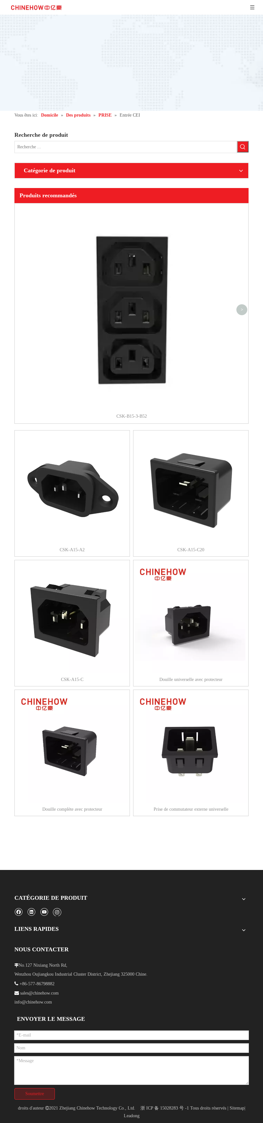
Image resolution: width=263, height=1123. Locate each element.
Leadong (132, 1115)
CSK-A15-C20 (190, 549)
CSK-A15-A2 (72, 549)
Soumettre (34, 1093)
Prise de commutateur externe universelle (191, 809)
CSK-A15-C (72, 679)
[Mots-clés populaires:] (243, 146)
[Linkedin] (31, 912)
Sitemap (237, 1108)
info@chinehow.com (33, 1002)
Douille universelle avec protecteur (191, 679)
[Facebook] (18, 912)
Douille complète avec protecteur (72, 809)
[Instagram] (57, 912)
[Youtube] (44, 912)
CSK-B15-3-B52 (131, 416)
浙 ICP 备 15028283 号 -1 (164, 1108)
